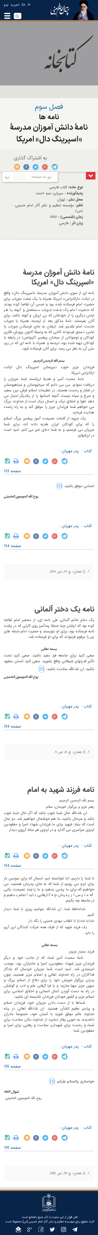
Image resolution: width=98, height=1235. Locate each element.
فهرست (90, 175)
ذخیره (8, 461)
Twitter (35, 167)
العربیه (15, 5)
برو (7, 177)
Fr (29, 5)
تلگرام (54, 167)
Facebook (26, 167)
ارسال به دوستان (17, 167)
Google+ (45, 167)
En (23, 5)
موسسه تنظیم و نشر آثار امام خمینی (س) (48, 1221)
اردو (6, 5)
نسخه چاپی (17, 461)
